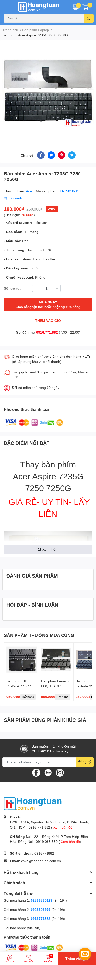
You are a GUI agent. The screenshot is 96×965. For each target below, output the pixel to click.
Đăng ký (84, 761)
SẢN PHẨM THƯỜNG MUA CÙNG (39, 635)
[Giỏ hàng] (85, 7)
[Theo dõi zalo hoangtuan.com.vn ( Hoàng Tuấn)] (48, 772)
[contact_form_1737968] (85, 954)
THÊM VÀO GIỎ (48, 320)
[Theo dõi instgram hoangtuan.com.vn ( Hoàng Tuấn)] (60, 772)
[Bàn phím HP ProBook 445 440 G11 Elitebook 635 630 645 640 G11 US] (21, 659)
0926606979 (40, 909)
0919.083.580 (47, 842)
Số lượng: (12, 288)
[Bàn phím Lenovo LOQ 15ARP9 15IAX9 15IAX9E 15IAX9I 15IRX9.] (56, 659)
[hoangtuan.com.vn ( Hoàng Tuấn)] (40, 7)
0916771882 (44, 853)
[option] (48, 90)
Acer (30, 191)
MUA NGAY (48, 304)
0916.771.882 (47, 332)
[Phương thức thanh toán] (34, 422)
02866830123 (41, 900)
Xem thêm (50, 549)
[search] (89, 18)
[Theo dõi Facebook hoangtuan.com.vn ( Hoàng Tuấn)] (36, 772)
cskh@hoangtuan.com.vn (41, 861)
